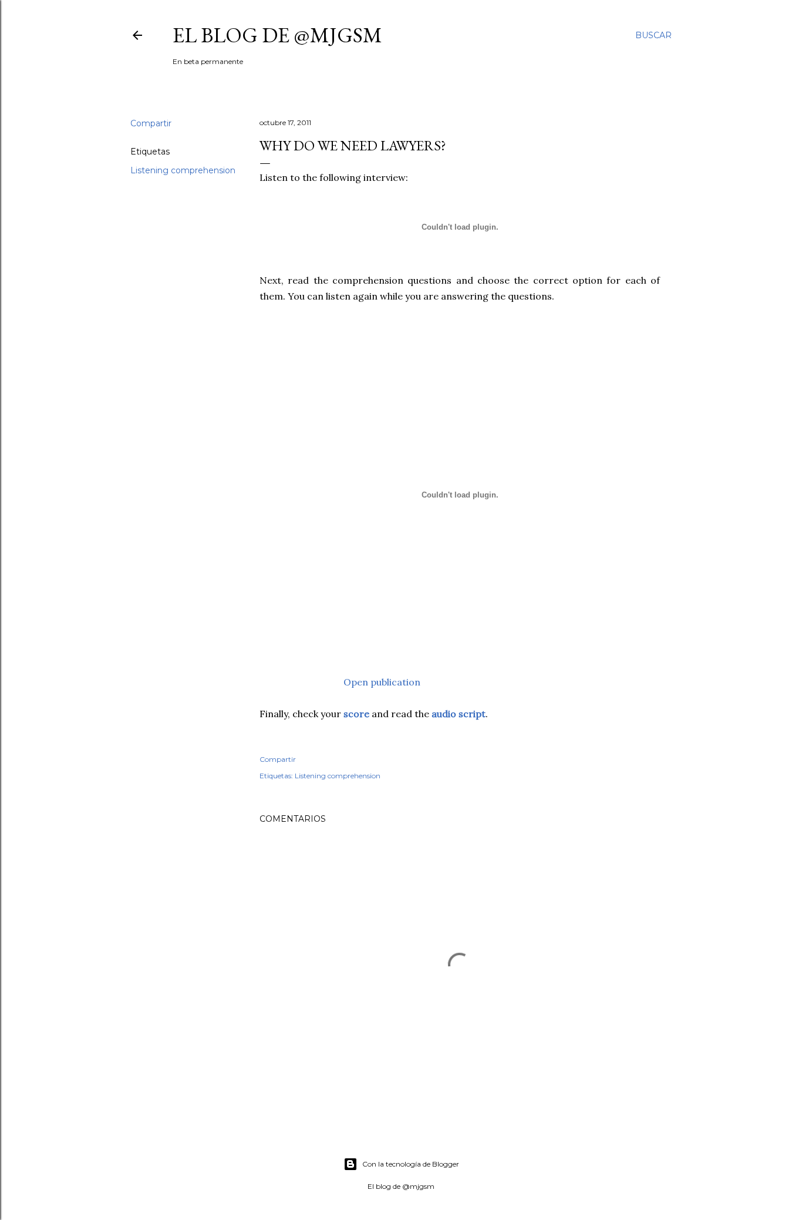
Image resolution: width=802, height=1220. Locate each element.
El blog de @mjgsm (277, 35)
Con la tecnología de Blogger (410, 1163)
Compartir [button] (150, 123)
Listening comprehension (182, 170)
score (357, 714)
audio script (459, 714)
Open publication (381, 682)
